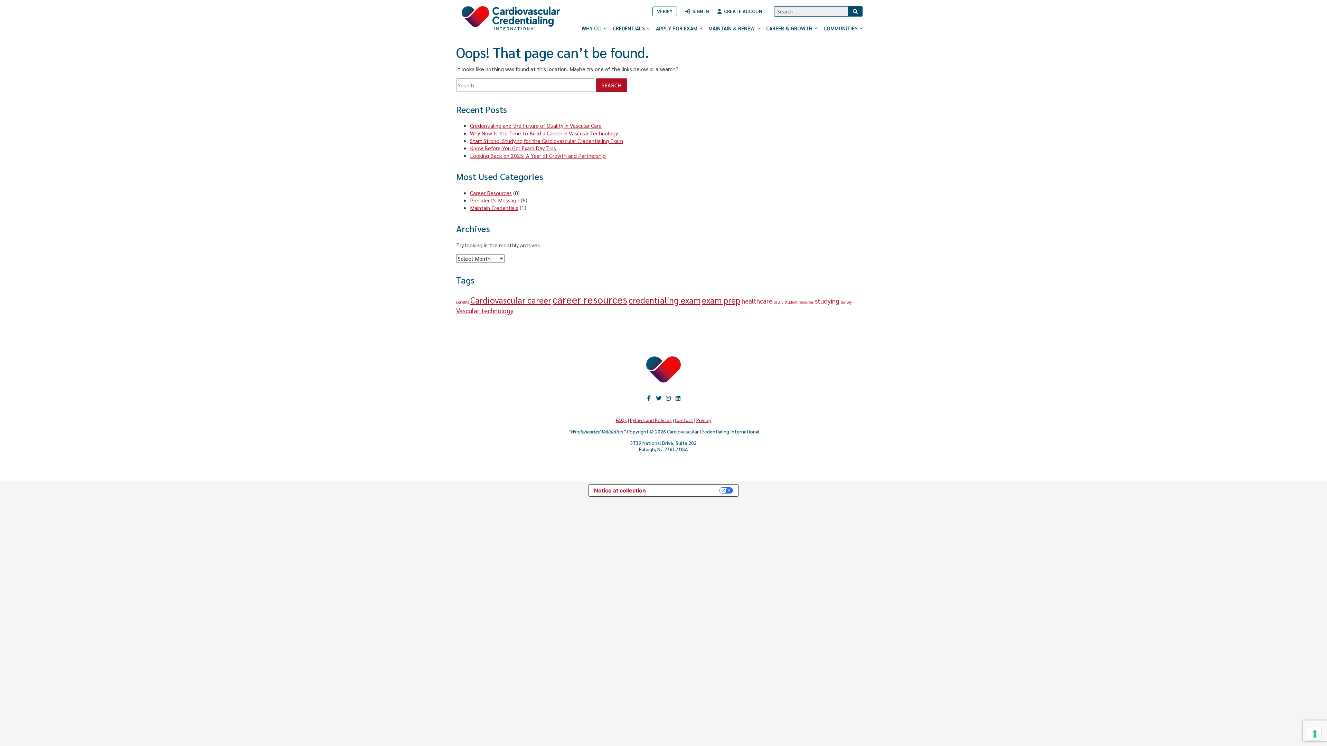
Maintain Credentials (494, 207)
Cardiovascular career (510, 300)
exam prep (721, 300)
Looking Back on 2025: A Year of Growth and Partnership (538, 155)
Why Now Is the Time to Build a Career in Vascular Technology (544, 133)
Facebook (649, 398)
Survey (846, 302)
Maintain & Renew (731, 28)
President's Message (494, 200)
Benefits (462, 302)
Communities (840, 28)
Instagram (668, 398)
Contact (684, 420)
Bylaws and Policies (651, 420)
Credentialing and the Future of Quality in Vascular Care (536, 125)
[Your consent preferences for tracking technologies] (1314, 733)
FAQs (621, 420)
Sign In (701, 11)
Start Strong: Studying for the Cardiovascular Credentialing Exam (546, 140)
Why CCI (592, 28)
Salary (778, 302)
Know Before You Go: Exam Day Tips (513, 148)
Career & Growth (789, 28)
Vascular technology (485, 310)
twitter (659, 398)
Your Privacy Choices (686, 490)
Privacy (704, 420)
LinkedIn (678, 398)
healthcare (757, 301)
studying (827, 301)
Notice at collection (620, 490)
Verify (664, 11)
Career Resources (491, 193)
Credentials (629, 28)
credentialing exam (664, 300)
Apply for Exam (676, 28)
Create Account (745, 11)
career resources (590, 299)
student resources (799, 302)
